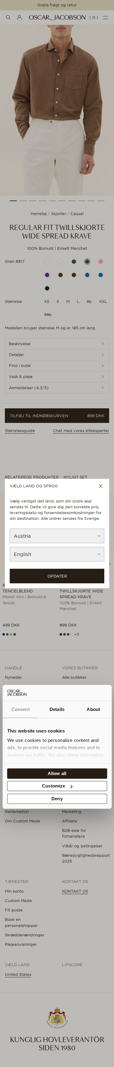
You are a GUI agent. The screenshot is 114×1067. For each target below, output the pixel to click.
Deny (56, 798)
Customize (53, 786)
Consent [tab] (21, 709)
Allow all (57, 773)
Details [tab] (57, 709)
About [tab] (93, 709)
